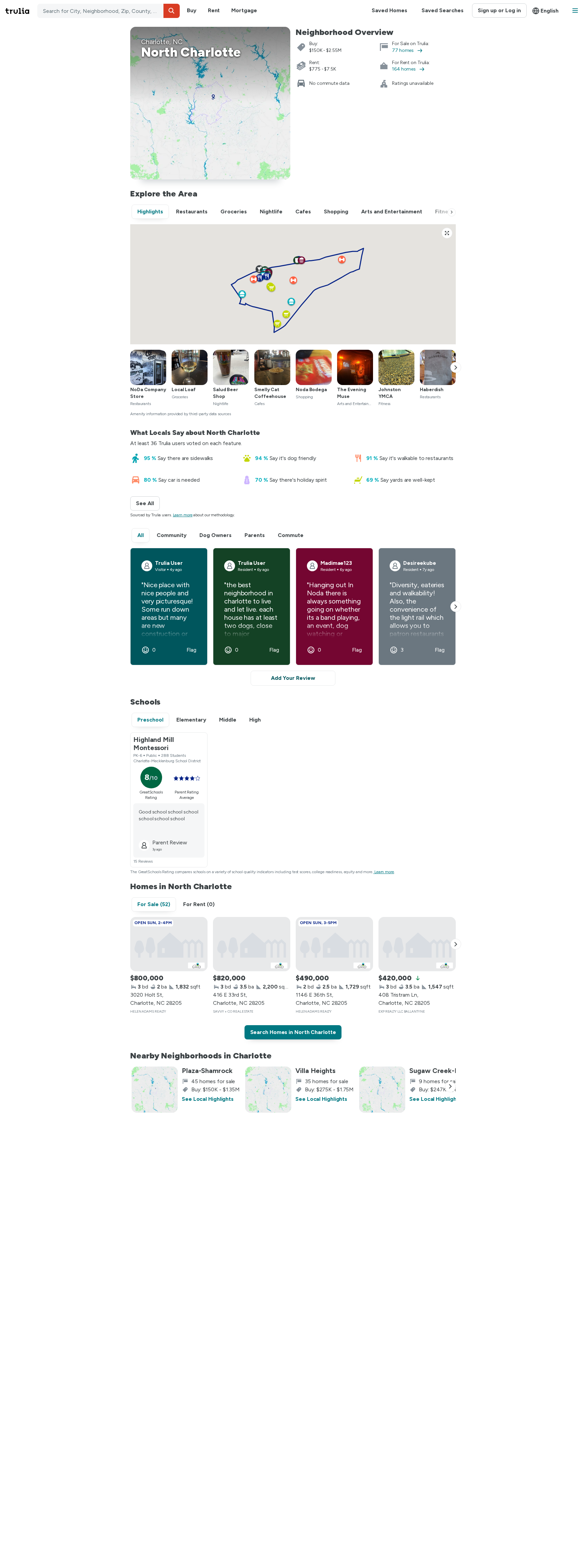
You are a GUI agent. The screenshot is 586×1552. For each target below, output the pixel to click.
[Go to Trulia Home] (21, 10)
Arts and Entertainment (391, 211)
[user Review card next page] (455, 606)
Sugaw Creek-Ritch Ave (447, 1071)
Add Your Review (293, 678)
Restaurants (192, 211)
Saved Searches (443, 10)
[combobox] (108, 11)
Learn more (183, 515)
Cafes (303, 211)
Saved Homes (389, 10)
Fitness (444, 211)
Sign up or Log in (499, 10)
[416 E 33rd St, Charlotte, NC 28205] (251, 944)
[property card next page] (455, 944)
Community (172, 535)
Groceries (233, 211)
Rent (214, 10)
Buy (191, 10)
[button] (171, 11)
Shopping (336, 211)
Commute (291, 535)
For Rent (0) (199, 904)
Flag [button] (191, 650)
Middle (227, 719)
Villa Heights (315, 1071)
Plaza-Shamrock (207, 1071)
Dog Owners (215, 535)
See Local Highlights (208, 1099)
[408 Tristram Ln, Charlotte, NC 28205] (417, 944)
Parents (255, 535)
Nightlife (271, 211)
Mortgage (244, 10)
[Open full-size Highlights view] (447, 233)
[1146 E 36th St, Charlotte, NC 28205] (334, 944)
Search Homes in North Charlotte (293, 1032)
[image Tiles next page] (455, 367)
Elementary (191, 719)
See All (148, 503)
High (255, 719)
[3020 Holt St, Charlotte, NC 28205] (169, 944)
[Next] (452, 212)
